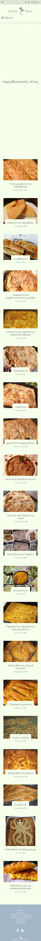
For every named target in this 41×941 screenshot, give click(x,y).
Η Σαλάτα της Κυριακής (21, 915)
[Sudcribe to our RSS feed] (28, 2)
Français (34, 2)
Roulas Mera (20, 11)
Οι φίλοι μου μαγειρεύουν (20, 917)
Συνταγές (20, 913)
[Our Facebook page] (25, 2)
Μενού (9, 17)
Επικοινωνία (20, 922)
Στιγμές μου (20, 920)
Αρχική (20, 910)
